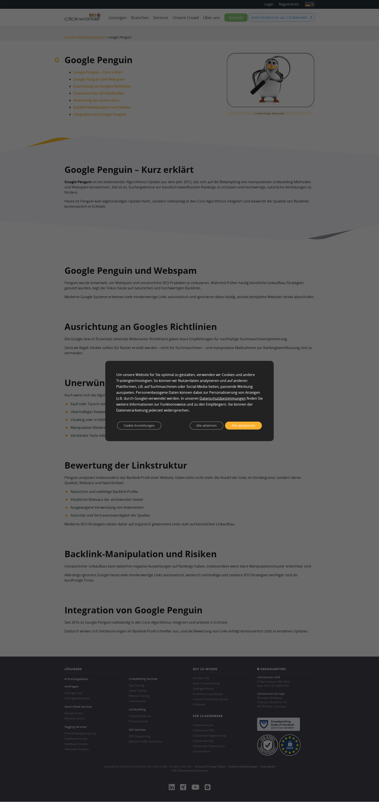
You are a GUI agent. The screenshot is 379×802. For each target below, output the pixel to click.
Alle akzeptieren (243, 425)
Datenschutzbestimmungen (223, 398)
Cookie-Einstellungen (139, 425)
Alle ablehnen (206, 425)
